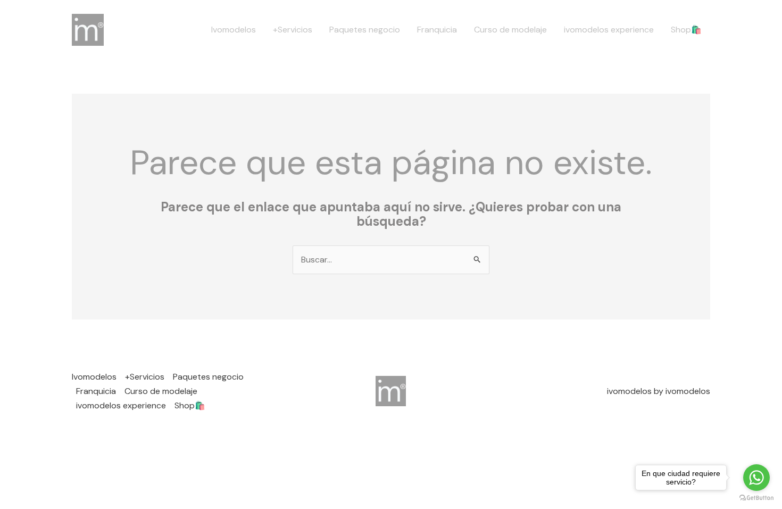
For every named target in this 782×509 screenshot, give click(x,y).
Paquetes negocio (364, 29)
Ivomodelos (233, 29)
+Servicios (292, 29)
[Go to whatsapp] (756, 477)
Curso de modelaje (510, 29)
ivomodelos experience (609, 29)
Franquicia (437, 29)
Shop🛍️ (686, 29)
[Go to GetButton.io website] (756, 498)
